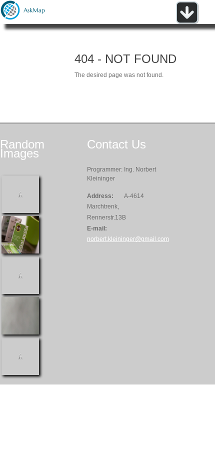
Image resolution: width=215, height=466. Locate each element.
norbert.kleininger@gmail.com (128, 239)
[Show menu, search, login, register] (187, 22)
